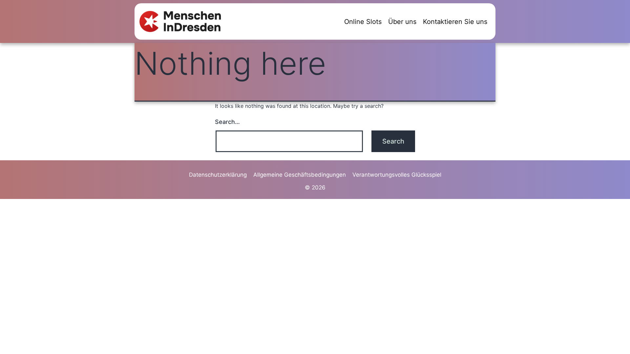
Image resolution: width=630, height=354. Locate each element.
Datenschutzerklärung (218, 174)
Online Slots (363, 22)
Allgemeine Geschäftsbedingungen (299, 174)
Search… (227, 121)
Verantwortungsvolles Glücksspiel (396, 174)
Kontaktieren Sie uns (455, 22)
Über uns (402, 22)
